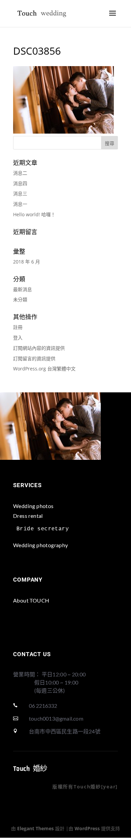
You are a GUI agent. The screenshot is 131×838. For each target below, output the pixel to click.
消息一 (20, 204)
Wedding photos (33, 506)
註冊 (18, 327)
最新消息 (22, 289)
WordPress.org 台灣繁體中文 (44, 368)
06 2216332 (43, 705)
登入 (18, 337)
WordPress (87, 828)
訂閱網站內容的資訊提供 (39, 348)
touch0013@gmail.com (56, 718)
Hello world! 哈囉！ (34, 214)
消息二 (20, 173)
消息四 (20, 183)
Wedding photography (40, 545)
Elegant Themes (35, 828)
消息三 (20, 193)
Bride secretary (42, 529)
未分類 (20, 299)
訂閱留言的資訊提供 (34, 358)
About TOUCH (31, 600)
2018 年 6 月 (26, 261)
